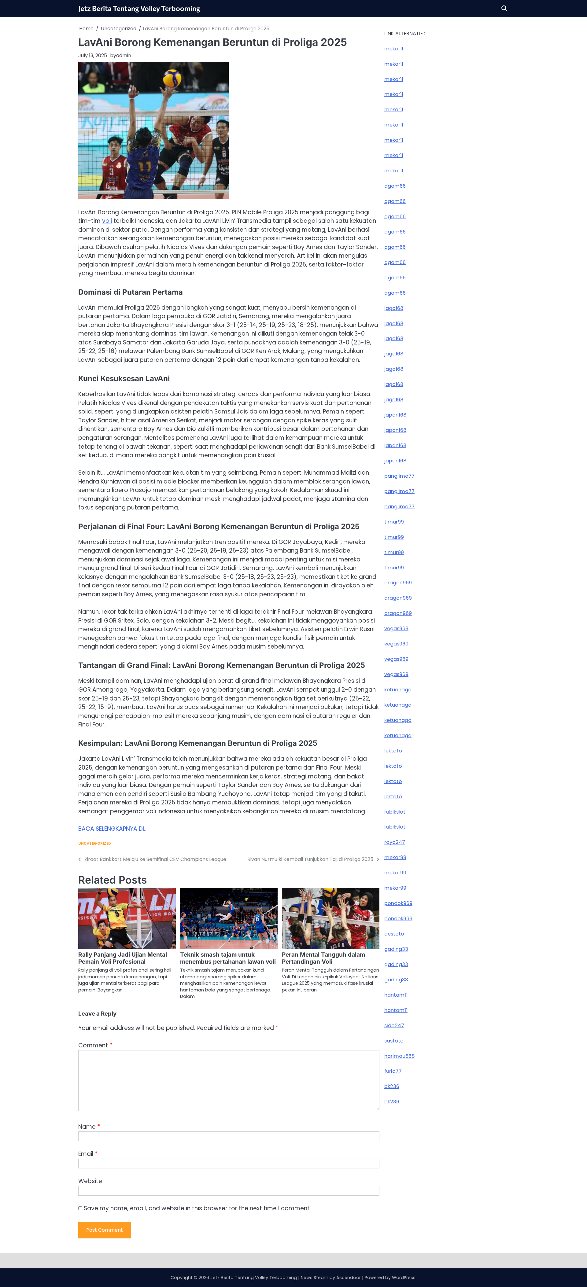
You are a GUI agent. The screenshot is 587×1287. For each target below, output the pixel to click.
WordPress (403, 1277)
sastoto (394, 1040)
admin (123, 55)
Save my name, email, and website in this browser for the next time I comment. (197, 1208)
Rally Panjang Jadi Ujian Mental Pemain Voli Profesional (122, 958)
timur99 (394, 521)
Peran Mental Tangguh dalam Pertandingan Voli (323, 958)
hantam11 (396, 994)
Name (89, 1127)
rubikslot (394, 811)
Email (88, 1154)
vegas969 (396, 628)
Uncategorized (94, 843)
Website (90, 1181)
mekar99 (395, 857)
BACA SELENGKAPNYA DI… (113, 829)
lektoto (393, 750)
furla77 (393, 1071)
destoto (394, 933)
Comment (95, 1045)
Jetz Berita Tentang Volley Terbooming (139, 8)
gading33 (396, 949)
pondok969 (398, 903)
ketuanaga (398, 689)
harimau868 (399, 1056)
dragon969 (398, 583)
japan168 (395, 414)
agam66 (395, 185)
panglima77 (399, 476)
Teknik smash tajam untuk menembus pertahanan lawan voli (228, 958)
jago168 (393, 308)
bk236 (391, 1086)
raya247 (394, 842)
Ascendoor (348, 1277)
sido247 (394, 1025)
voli (107, 221)
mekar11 (393, 48)
